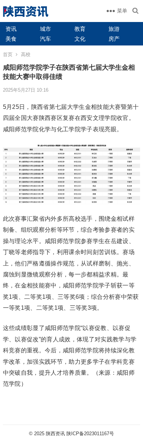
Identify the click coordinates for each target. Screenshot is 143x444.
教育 (79, 29)
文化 (79, 39)
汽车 (45, 39)
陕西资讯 (55, 433)
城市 (45, 29)
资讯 (11, 29)
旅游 (114, 29)
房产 (114, 39)
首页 (7, 54)
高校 (25, 54)
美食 (11, 39)
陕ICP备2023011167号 (90, 433)
